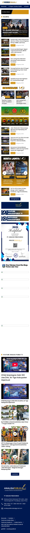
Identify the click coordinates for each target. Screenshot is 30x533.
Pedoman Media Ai (6, 522)
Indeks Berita (18, 522)
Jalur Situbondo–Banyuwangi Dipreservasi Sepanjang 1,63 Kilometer (19, 129)
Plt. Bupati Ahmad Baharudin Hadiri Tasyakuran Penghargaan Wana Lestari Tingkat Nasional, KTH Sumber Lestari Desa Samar (14, 31)
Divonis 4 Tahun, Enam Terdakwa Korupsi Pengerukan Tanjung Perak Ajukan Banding (7, 102)
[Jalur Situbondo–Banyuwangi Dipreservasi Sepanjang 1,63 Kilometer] (5, 131)
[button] (28, 2)
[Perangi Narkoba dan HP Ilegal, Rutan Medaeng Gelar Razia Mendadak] (5, 72)
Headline (5, 27)
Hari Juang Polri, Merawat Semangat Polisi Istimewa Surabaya (18, 60)
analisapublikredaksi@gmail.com (13, 508)
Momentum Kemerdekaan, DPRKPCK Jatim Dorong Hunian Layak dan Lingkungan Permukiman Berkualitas (19, 149)
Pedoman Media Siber (7, 520)
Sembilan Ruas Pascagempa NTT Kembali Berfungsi (19, 79)
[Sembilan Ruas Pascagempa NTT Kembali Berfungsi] (5, 81)
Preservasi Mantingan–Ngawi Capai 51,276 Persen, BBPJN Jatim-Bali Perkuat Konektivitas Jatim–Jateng (19, 51)
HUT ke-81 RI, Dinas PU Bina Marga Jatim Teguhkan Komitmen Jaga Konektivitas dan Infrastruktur (19, 191)
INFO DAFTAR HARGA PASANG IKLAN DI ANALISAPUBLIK (12, 525)
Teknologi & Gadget (21, 176)
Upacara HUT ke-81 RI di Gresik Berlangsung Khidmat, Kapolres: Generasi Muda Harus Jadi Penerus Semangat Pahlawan (20, 141)
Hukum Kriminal (6, 97)
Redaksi (11, 518)
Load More (15, 474)
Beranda (3, 518)
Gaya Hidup (6, 176)
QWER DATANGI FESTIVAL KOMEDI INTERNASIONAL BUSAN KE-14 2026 (8, 182)
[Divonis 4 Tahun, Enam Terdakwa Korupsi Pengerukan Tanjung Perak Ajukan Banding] (7, 95)
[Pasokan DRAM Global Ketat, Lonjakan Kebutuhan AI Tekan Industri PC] (22, 170)
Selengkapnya (15, 199)
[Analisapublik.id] (13, 2)
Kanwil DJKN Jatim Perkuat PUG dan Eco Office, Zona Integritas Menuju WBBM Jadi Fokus (20, 41)
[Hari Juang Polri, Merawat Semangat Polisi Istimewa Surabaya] (5, 62)
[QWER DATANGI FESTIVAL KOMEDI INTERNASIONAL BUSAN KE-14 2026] (8, 170)
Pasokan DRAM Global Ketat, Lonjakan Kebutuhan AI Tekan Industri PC (21, 182)
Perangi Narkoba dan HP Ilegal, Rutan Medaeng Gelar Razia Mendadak (20, 70)
